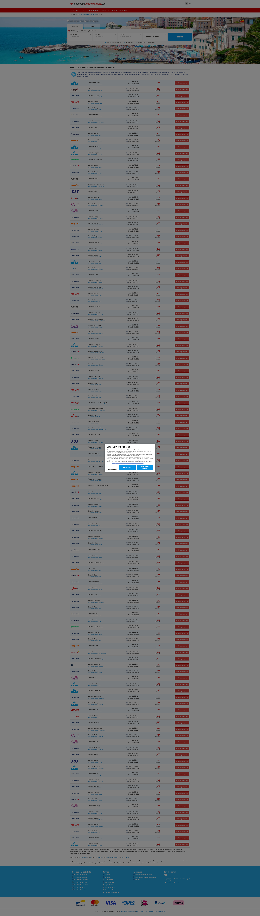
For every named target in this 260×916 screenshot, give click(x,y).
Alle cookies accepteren (145, 467)
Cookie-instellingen (112, 469)
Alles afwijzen (127, 467)
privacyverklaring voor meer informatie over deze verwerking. (128, 463)
